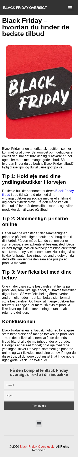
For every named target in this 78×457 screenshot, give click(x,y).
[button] (70, 7)
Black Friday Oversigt (25, 8)
